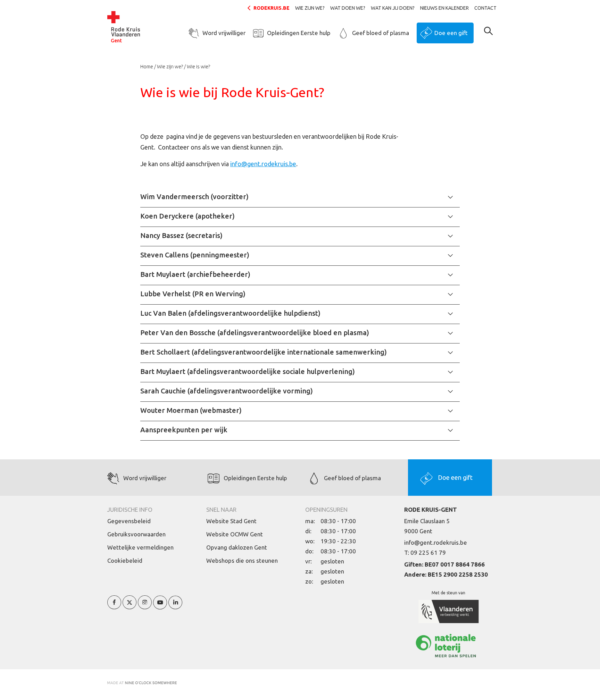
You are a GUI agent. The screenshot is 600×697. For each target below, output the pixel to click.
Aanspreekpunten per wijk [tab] (183, 430)
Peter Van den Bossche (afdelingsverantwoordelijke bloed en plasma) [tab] (254, 333)
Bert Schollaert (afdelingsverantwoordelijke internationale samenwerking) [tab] (263, 352)
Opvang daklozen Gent (236, 547)
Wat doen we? (347, 8)
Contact (485, 8)
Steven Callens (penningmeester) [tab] (194, 255)
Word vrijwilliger (223, 32)
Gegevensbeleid (129, 521)
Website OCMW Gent (234, 534)
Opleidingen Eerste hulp (299, 32)
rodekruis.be (271, 8)
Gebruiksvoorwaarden (136, 534)
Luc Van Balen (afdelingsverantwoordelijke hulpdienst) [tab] (230, 313)
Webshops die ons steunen (242, 560)
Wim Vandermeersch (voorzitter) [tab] (194, 197)
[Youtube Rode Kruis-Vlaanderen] (160, 606)
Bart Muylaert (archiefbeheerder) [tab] (195, 274)
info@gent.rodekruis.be (263, 163)
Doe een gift (451, 32)
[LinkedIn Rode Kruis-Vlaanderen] (175, 606)
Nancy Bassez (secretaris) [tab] (181, 235)
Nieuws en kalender (444, 8)
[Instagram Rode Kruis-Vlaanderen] (145, 606)
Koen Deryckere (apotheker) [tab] (187, 216)
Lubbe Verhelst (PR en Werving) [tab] (192, 294)
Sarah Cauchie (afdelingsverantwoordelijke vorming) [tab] (226, 391)
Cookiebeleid (124, 560)
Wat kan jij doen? (393, 8)
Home (146, 66)
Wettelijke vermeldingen (140, 547)
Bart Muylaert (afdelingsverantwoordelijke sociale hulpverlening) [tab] (247, 371)
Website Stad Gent (231, 521)
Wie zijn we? (310, 8)
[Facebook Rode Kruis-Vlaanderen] (114, 606)
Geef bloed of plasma (380, 32)
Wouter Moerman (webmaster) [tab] (191, 410)
